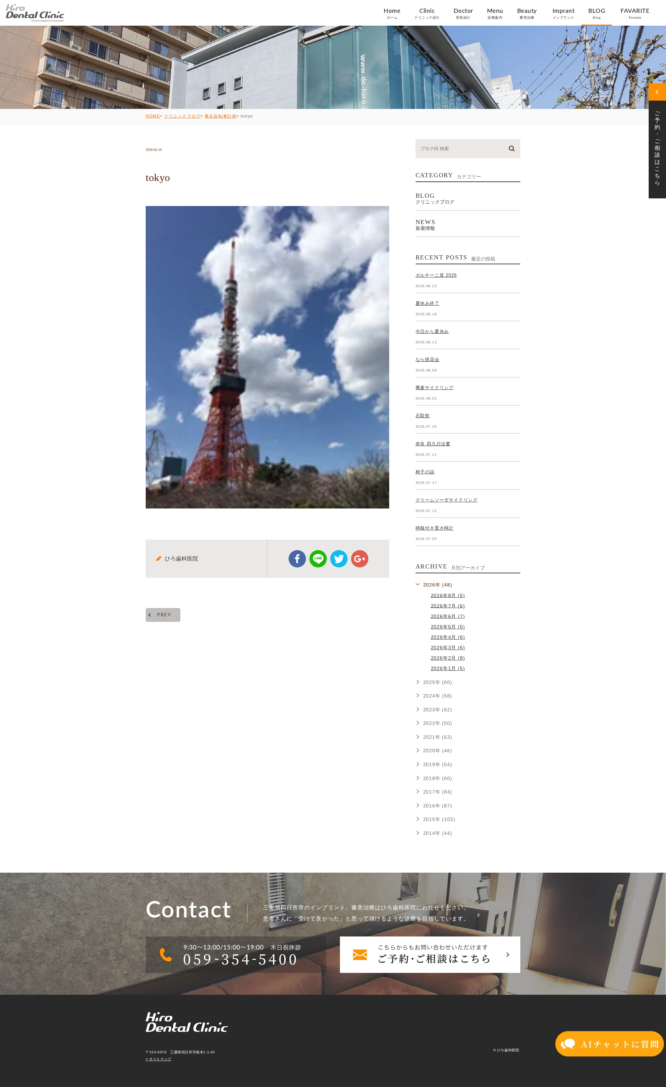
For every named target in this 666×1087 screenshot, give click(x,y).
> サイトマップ (158, 1059)
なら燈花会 (427, 359)
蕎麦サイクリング (435, 387)
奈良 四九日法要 (433, 443)
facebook (297, 558)
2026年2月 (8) (448, 658)
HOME (153, 116)
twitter (339, 558)
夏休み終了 (427, 303)
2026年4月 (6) (448, 637)
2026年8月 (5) (448, 595)
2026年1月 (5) (448, 668)
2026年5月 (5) (448, 627)
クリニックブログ (182, 116)
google (359, 558)
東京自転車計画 (221, 116)
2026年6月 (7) (448, 616)
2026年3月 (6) (448, 647)
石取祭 (423, 415)
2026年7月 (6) (448, 605)
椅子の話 (425, 471)
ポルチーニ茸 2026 (436, 275)
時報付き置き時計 (435, 528)
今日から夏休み (432, 331)
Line (318, 558)
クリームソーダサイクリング (447, 500)
